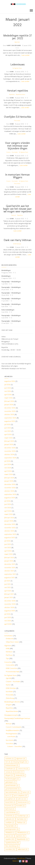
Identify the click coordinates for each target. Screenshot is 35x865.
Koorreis (9, 806)
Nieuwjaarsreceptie (11, 715)
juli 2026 (7, 384)
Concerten (8, 662)
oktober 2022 (9, 531)
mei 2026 (7, 391)
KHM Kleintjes (17, 244)
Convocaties (10, 665)
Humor (8, 685)
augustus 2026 (9, 381)
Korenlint (20, 806)
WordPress (21, 858)
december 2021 (9, 564)
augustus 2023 (9, 497)
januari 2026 (8, 404)
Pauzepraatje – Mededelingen (11, 282)
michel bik (10, 816)
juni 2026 (7, 388)
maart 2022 (8, 554)
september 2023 (10, 494)
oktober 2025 (9, 414)
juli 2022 (7, 541)
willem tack (22, 849)
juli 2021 (7, 581)
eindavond (20, 775)
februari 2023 (9, 517)
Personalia (17, 121)
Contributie (10, 769)
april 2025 (8, 434)
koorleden (9, 691)
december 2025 (9, 408)
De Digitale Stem (17, 68)
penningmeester (12, 829)
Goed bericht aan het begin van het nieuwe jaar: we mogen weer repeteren (17, 209)
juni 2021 (7, 584)
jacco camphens (20, 796)
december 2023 (9, 484)
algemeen (20, 759)
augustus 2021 (9, 577)
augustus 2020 (9, 610)
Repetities (12, 94)
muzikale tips (22, 816)
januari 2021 (8, 597)
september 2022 (10, 534)
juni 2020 (7, 617)
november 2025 (9, 411)
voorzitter (10, 849)
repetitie (9, 839)
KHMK (12, 72)
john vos (22, 799)
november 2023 (9, 487)
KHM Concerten (11, 668)
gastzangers (10, 782)
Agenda (8, 678)
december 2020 (9, 601)
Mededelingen (6, 270)
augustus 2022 (9, 537)
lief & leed (9, 809)
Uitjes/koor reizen (12, 642)
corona (9, 772)
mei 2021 (7, 587)
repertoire (20, 836)
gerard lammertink (12, 789)
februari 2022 (9, 557)
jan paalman (10, 799)
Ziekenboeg (10, 698)
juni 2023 (7, 504)
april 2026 (8, 394)
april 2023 (8, 511)
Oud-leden (21, 819)
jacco (8, 796)
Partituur (9, 655)
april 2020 (8, 624)
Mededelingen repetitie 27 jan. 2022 (17, 37)
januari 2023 (8, 521)
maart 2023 (8, 514)
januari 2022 (8, 561)
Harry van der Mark (14, 46)
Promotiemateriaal (12, 671)
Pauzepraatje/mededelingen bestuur (17, 718)
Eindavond (9, 638)
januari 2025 (8, 444)
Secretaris (9, 740)
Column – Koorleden (13, 681)
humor (25, 792)
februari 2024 (9, 478)
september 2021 (10, 574)
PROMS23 (10, 833)
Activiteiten (8, 635)
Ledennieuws (17, 65)
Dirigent (9, 704)
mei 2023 (7, 507)
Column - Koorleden (12, 152)
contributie (11, 736)
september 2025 (10, 418)
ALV (8, 762)
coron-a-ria (23, 769)
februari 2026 (9, 401)
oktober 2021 (9, 571)
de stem (19, 772)
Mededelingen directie (12, 702)
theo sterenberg (12, 846)
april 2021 (7, 591)
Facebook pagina (12, 779)
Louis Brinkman (11, 812)
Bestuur (13, 215)
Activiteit (9, 759)
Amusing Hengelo (20, 762)
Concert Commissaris (13, 727)
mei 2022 (7, 547)
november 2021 (9, 567)
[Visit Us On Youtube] (23, 861)
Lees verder (25, 55)
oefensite (9, 819)
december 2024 (9, 448)
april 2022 (8, 551)
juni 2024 (7, 464)
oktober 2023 (9, 491)
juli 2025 (7, 424)
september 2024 (10, 458)
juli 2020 (7, 614)
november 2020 (10, 604)
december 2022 (9, 524)
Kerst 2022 (10, 802)
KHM (7, 648)
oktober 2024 (9, 454)
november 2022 (9, 527)
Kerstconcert (23, 802)
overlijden (9, 822)
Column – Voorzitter (14, 746)
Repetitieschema (20, 94)
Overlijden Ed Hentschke (17, 117)
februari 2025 (9, 441)
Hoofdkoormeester (12, 730)
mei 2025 (7, 431)
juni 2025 (7, 428)
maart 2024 (8, 474)
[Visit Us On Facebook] (20, 861)
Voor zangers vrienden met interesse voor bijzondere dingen (17, 145)
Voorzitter (9, 743)
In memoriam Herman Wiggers (17, 176)
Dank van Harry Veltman (17, 240)
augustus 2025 (9, 421)
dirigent (9, 775)
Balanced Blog (17, 861)
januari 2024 (8, 481)
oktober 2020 (9, 607)
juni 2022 (7, 544)
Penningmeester (11, 733)
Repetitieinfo (22, 839)
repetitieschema (12, 843)
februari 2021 (9, 594)
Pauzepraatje (10, 826)
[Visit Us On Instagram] (26, 861)
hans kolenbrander (12, 792)
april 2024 (8, 471)
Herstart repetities (17, 91)
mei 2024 (7, 468)
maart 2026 (8, 398)
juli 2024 (7, 461)
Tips (7, 658)
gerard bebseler (11, 785)
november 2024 (9, 451)
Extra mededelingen (7, 310)
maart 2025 (8, 438)
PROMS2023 (22, 833)
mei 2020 (7, 620)
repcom (9, 836)
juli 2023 (7, 501)
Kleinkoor (9, 652)
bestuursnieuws (11, 765)
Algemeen (17, 42)
